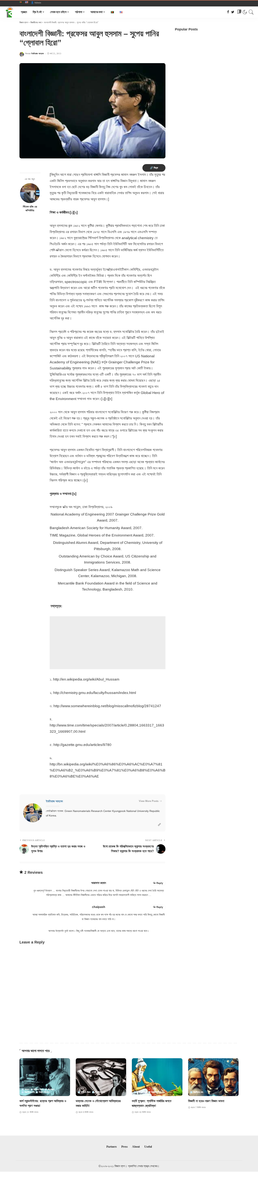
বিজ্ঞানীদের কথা (30, 1092)
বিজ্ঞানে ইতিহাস (44, 1092)
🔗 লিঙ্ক (154, 167)
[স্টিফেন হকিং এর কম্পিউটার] (30, 193)
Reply (159, 883)
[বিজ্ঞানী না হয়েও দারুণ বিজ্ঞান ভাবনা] (213, 1077)
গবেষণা (27, 1089)
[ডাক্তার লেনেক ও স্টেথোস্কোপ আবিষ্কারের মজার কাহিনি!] (101, 1077)
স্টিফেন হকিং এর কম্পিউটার (30, 208)
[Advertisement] (107, 642)
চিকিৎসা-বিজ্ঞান (39, 1089)
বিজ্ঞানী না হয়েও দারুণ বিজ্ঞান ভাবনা (206, 1101)
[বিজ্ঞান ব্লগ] (9, 12)
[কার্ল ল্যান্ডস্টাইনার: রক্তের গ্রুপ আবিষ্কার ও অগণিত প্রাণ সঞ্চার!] (44, 1077)
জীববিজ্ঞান (51, 1089)
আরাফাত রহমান (98, 883)
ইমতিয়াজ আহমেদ (37, 54)
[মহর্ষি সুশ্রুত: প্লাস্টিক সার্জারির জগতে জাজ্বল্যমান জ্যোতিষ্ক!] (157, 1077)
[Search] (251, 12)
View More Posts (148, 801)
